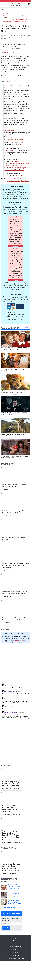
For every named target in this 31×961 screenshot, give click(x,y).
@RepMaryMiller (17, 165)
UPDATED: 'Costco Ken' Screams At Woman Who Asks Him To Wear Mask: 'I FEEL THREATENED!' (15, 565)
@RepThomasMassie (22, 163)
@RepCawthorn (15, 161)
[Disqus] (15, 701)
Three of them (10, 67)
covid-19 (9, 179)
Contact (15, 944)
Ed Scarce (6, 52)
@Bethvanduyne (20, 168)
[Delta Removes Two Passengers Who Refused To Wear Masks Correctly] (15, 501)
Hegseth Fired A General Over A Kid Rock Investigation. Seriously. (10, 808)
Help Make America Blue (11, 907)
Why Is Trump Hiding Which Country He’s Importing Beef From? (11, 783)
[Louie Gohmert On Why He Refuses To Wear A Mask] (15, 527)
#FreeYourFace (9, 130)
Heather (4, 873)
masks (18, 181)
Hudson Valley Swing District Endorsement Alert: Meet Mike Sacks (14, 895)
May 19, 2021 (19, 175)
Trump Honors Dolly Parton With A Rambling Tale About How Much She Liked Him (10, 835)
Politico (8, 81)
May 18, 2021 (18, 144)
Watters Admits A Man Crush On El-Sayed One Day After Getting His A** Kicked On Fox (11, 867)
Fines (14, 179)
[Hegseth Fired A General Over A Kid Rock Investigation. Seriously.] (11, 797)
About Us (15, 941)
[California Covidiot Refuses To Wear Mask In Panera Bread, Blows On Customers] (15, 608)
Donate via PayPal (20, 306)
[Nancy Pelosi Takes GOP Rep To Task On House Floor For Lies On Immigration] (15, 581)
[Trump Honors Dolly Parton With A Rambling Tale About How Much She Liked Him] (11, 823)
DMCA (15, 952)
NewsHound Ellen (6, 788)
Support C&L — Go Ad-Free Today (15, 1)
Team (15, 938)
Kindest (10, 310)
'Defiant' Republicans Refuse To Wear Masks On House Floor (15, 29)
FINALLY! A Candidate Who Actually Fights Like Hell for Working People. (14, 901)
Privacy (15, 949)
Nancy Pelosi (25, 181)
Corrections (15, 955)
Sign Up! (6, 928)
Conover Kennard (6, 814)
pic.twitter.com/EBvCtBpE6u (13, 139)
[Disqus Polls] (15, 663)
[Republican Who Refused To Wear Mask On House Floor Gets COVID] (15, 474)
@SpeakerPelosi (9, 150)
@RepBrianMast (9, 163)
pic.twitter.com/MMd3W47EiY (14, 170)
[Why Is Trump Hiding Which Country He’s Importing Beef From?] (11, 773)
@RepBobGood (9, 168)
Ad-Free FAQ (17, 287)
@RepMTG (7, 165)
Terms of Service (19, 640)
